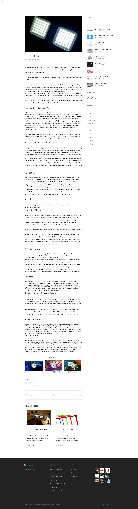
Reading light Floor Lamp (56, 469)
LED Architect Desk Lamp (38, 429)
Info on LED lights (100, 63)
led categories (129, 4)
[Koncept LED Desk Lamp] (97, 476)
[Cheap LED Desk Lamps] (102, 476)
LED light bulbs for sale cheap (104, 36)
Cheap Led (39, 59)
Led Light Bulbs (92, 120)
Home (121, 4)
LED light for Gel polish (102, 77)
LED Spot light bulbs (101, 56)
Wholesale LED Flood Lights (57, 476)
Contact (75, 473)
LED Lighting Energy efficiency (57, 483)
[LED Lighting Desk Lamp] (107, 481)
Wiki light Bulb (53, 487)
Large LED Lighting (54, 480)
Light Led (90, 123)
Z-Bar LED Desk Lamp (64, 429)
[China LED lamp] (9, 2)
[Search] (111, 17)
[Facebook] (26, 383)
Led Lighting (91, 130)
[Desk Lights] (107, 476)
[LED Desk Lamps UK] (97, 481)
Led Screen (91, 117)
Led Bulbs (90, 140)
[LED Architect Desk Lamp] (39, 417)
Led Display (91, 113)
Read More (30, 445)
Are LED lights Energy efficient (57, 491)
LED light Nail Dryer (100, 70)
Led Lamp (90, 144)
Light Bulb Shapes (100, 42)
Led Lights (91, 137)
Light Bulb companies (55, 473)
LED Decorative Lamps (101, 83)
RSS (74, 480)
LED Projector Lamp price (102, 29)
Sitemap (75, 476)
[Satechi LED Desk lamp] (102, 481)
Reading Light (91, 134)
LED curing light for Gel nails (103, 49)
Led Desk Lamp (92, 110)
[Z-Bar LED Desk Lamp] (68, 417)
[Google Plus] (34, 383)
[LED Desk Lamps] (107, 470)
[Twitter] (30, 383)
